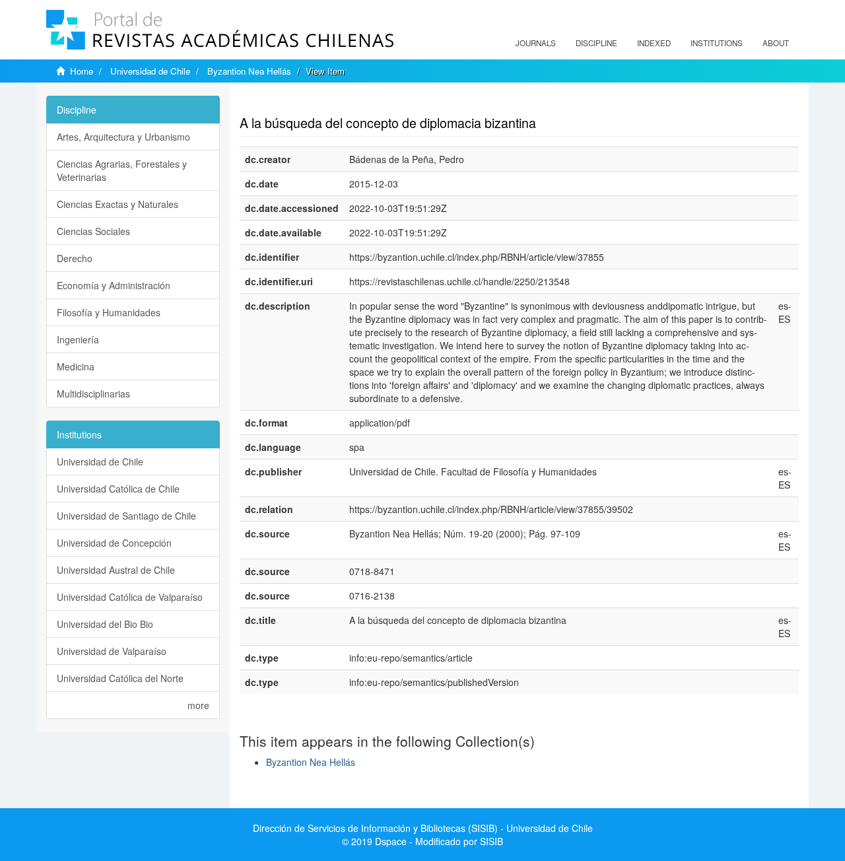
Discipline (596, 43)
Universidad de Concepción (114, 542)
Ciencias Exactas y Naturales (117, 204)
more (198, 705)
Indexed (654, 43)
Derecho (74, 258)
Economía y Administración (113, 285)
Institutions (717, 43)
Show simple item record (291, 102)
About (775, 43)
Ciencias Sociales (93, 231)
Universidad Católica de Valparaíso (130, 596)
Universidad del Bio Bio (105, 624)
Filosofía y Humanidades (108, 312)
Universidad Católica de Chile (118, 488)
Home (81, 71)
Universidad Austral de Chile (116, 569)
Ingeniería (78, 339)
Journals (536, 43)
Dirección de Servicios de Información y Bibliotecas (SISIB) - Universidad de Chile (423, 828)
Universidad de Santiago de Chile (126, 515)
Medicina (75, 366)
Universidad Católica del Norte (120, 678)
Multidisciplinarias (93, 393)
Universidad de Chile (150, 71)
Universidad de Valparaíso (111, 651)
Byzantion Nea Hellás (249, 71)
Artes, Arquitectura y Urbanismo (123, 136)
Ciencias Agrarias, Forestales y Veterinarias (122, 170)
